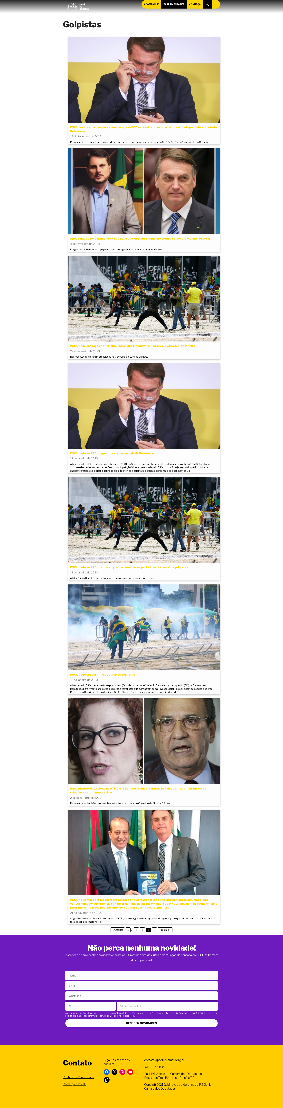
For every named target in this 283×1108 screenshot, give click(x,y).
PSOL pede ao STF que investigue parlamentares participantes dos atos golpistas (129, 567)
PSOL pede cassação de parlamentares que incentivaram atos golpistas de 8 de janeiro (132, 346)
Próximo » (165, 929)
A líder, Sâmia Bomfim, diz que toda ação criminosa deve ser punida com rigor (112, 578)
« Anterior (118, 929)
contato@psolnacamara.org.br (164, 1060)
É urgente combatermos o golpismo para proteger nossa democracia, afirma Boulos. (116, 249)
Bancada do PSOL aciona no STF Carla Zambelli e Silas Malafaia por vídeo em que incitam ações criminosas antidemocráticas (138, 790)
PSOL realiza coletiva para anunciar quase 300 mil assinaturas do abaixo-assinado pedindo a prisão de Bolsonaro (143, 129)
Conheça (195, 4)
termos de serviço (98, 1016)
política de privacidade (160, 1013)
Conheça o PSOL (74, 1084)
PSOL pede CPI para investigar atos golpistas (102, 674)
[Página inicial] (77, 5)
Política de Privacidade (78, 1077)
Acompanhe (151, 4)
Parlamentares (174, 4)
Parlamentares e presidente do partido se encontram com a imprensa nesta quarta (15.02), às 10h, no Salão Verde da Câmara (139, 142)
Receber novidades (141, 1023)
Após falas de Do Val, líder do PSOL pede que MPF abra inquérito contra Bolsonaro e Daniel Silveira (140, 238)
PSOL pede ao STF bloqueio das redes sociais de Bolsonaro (112, 453)
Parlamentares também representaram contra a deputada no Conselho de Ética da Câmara (120, 803)
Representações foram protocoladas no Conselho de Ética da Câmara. (109, 356)
